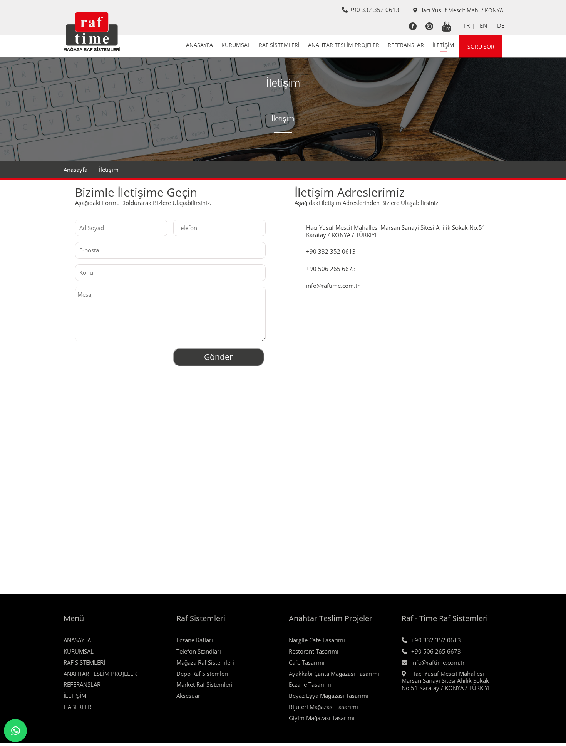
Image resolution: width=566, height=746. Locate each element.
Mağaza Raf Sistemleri (205, 662)
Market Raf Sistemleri (204, 684)
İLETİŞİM (443, 45)
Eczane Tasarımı (310, 684)
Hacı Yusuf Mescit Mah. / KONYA (461, 10)
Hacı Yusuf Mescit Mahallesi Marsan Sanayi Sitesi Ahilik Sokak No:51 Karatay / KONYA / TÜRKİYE (446, 681)
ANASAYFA (199, 45)
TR (466, 25)
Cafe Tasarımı (307, 662)
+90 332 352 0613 (374, 9)
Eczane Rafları (194, 640)
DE (500, 25)
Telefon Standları (198, 651)
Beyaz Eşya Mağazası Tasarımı (328, 695)
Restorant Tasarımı (313, 651)
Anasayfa (75, 169)
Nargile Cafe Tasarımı (317, 640)
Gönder (218, 356)
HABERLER (77, 707)
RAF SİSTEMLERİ (279, 45)
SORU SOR (480, 46)
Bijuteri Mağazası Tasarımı (323, 707)
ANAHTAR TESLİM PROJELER (343, 45)
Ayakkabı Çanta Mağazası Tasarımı (334, 673)
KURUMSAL (235, 45)
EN (483, 25)
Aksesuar (188, 695)
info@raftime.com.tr (438, 662)
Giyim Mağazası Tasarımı (322, 718)
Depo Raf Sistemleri (202, 673)
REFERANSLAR (406, 45)
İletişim (109, 169)
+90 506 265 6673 (436, 651)
